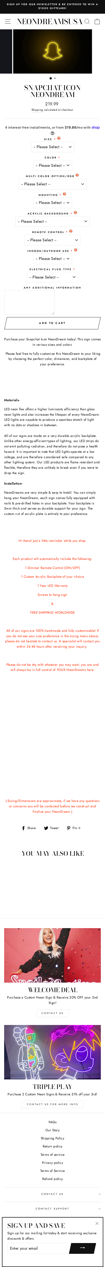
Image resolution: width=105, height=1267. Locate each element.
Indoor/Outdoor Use (48, 251)
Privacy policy (52, 1162)
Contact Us (52, 1013)
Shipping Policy (52, 1138)
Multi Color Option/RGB (50, 176)
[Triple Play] (52, 1052)
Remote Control (48, 232)
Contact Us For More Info (52, 1104)
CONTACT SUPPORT (52, 1209)
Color (51, 157)
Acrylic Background (48, 213)
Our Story (52, 1130)
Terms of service (52, 1154)
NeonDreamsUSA (50, 21)
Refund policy (52, 1178)
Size (48, 139)
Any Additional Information (52, 287)
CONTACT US (52, 1194)
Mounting (48, 195)
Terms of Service (52, 1170)
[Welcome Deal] (52, 955)
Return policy (52, 1146)
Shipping (37, 110)
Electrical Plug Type (51, 269)
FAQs (52, 1122)
